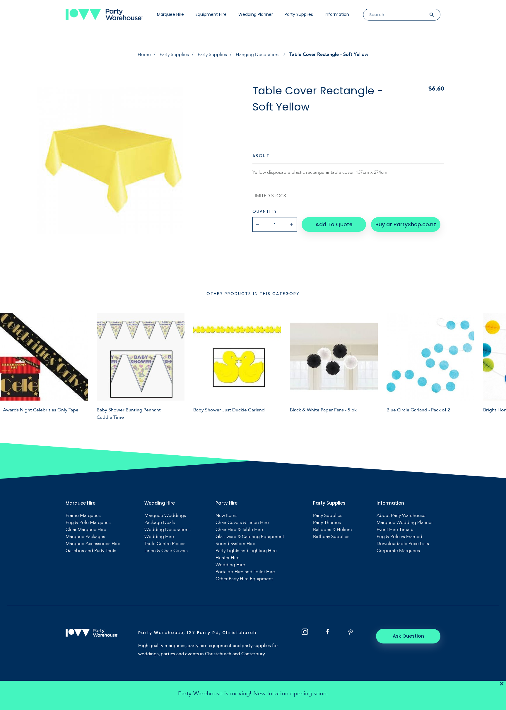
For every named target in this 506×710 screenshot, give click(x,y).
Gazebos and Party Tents (91, 551)
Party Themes (327, 522)
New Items (226, 515)
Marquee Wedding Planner (405, 522)
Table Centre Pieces (164, 543)
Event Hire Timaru (395, 529)
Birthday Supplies (331, 536)
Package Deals (159, 522)
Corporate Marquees (398, 551)
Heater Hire (228, 558)
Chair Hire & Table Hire (239, 529)
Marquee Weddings (165, 515)
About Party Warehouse (401, 515)
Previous (9, 365)
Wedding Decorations (167, 529)
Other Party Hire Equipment (244, 579)
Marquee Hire (170, 14)
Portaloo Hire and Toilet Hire (245, 572)
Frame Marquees (83, 515)
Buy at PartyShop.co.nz (405, 224)
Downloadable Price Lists (403, 543)
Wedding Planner (255, 14)
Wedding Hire (159, 536)
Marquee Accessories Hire (93, 543)
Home (144, 54)
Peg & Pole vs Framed (399, 536)
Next (497, 365)
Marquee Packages (85, 536)
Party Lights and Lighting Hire (246, 551)
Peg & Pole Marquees (88, 522)
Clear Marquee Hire (86, 529)
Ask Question (408, 636)
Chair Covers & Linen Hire (242, 522)
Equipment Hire (211, 14)
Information (337, 14)
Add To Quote (334, 224)
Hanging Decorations (258, 54)
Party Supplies (299, 14)
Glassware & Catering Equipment (250, 536)
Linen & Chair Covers (166, 551)
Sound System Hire (235, 543)
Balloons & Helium (332, 529)
